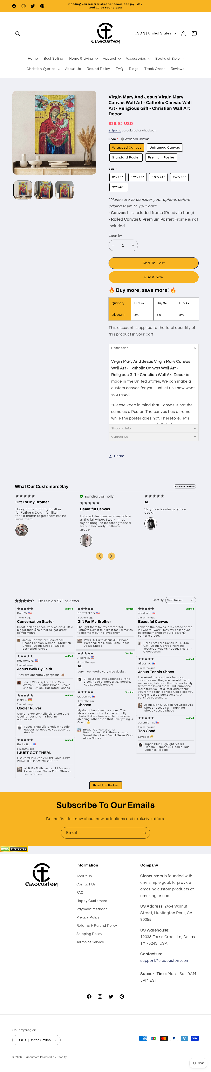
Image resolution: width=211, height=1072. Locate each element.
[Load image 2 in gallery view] (43, 190)
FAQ (80, 893)
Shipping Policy (89, 934)
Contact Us (86, 884)
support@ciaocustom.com (164, 961)
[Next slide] (111, 556)
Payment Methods (92, 909)
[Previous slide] (99, 556)
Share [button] (119, 456)
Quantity (115, 235)
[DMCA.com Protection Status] (14, 851)
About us (84, 876)
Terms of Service (90, 942)
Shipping (115, 130)
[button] (17, 33)
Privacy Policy (88, 917)
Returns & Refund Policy (96, 926)
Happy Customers (91, 901)
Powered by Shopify (53, 1057)
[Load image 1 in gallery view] (23, 190)
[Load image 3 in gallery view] (64, 190)
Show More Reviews (105, 785)
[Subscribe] (144, 833)
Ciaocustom (31, 1057)
